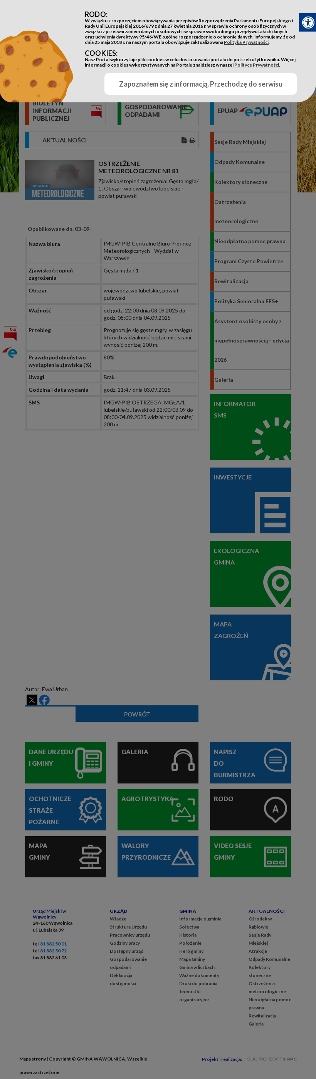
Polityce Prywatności (256, 65)
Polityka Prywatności (246, 42)
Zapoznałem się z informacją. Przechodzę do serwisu (200, 84)
